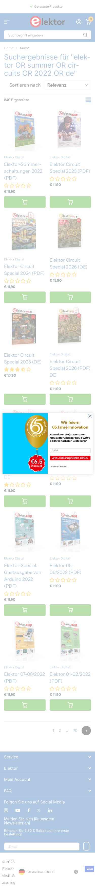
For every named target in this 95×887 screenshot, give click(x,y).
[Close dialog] (90, 416)
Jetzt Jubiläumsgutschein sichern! (70, 457)
